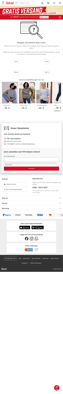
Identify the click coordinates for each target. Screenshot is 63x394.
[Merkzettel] (54, 3)
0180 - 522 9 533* (40, 187)
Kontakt (5, 179)
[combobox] (26, 3)
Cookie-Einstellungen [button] (36, 263)
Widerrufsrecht (55, 258)
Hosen (47, 61)
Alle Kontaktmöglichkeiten (14, 189)
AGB (20, 258)
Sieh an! (5, 198)
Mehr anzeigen (8, 164)
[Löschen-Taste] (31, 3)
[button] (3, 3)
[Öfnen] (60, 17)
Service (4, 203)
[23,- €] (44, 92)
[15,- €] (10, 92)
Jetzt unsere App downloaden (31, 223)
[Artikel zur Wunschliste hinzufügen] (15, 84)
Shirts (16, 61)
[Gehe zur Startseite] (10, 3)
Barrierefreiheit (36, 258)
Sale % (47, 72)
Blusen (16, 72)
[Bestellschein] (48, 3)
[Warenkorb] (60, 3)
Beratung (5, 208)
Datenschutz (26, 258)
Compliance (24, 263)
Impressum (45, 258)
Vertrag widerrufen (10, 258)
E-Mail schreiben (10, 184)
